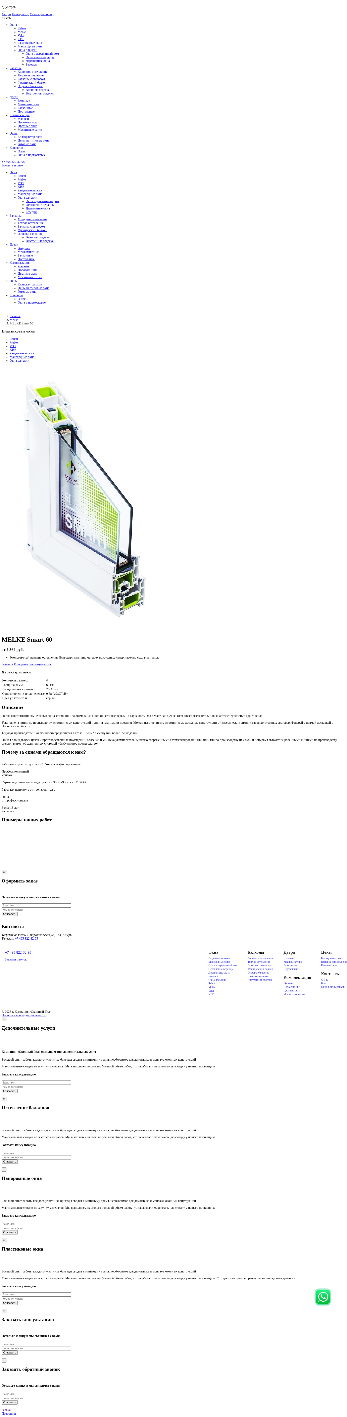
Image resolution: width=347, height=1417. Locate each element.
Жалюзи (23, 118)
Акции (6, 14)
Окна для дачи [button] (27, 50)
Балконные (25, 108)
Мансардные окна (30, 46)
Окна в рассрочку (42, 14)
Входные (24, 100)
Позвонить (9, 1413)
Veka (21, 35)
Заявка (6, 1410)
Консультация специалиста (32, 664)
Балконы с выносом (31, 79)
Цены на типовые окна (33, 140)
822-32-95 (13, 161)
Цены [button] (13, 133)
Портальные (26, 111)
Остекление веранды (40, 57)
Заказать (7, 664)
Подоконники (27, 122)
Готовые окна (27, 144)
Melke (22, 32)
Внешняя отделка (38, 89)
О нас (22, 151)
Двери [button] (14, 97)
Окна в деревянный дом (42, 53)
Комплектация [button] (20, 115)
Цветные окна (27, 126)
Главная (15, 316)
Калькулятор (20, 14)
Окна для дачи (19, 360)
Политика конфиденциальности (24, 1015)
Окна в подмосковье (32, 155)
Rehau (22, 28)
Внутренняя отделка (40, 93)
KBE (21, 39)
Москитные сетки (30, 129)
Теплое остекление (31, 75)
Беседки (31, 64)
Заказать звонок (12, 165)
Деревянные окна (38, 61)
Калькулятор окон (30, 137)
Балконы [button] (15, 68)
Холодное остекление (32, 71)
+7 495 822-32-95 (26, 938)
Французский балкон (32, 82)
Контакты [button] (16, 147)
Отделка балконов (258, 972)
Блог (324, 983)
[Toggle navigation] (3, 11)
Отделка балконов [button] (30, 86)
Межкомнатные (28, 104)
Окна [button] (13, 24)
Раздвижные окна (30, 42)
